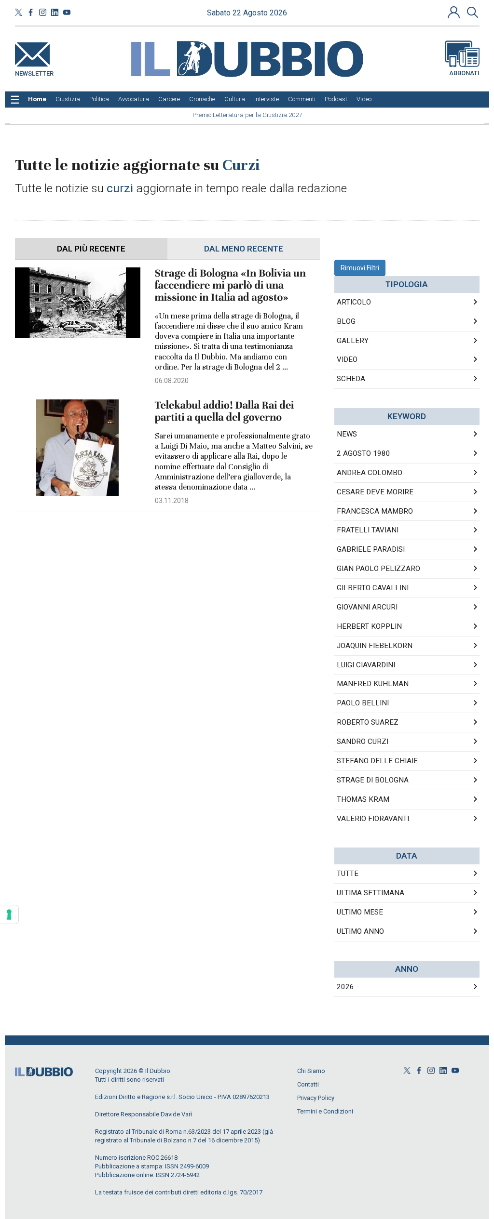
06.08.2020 (172, 380)
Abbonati (464, 73)
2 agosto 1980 (363, 453)
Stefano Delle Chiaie (377, 760)
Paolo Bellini (363, 703)
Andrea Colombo (369, 472)
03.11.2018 (172, 500)
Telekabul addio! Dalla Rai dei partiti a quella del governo (224, 411)
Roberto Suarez (367, 722)
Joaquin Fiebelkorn (374, 645)
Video (347, 359)
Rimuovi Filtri (360, 268)
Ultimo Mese (360, 912)
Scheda (351, 378)
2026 (345, 986)
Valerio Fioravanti (373, 818)
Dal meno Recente (243, 248)
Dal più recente (91, 248)
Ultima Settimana (370, 892)
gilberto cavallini (373, 587)
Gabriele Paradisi (371, 549)
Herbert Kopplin (369, 626)
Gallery (353, 340)
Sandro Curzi (362, 741)
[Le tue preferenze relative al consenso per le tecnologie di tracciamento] (9, 914)
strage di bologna (373, 780)
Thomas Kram (363, 799)
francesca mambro (375, 511)
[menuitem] (37, 99)
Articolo (354, 302)
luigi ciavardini (366, 665)
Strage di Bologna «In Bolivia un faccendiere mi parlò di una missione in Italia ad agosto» (230, 285)
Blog (346, 321)
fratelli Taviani (367, 530)
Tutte (347, 873)
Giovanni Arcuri (367, 607)
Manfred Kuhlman (373, 683)
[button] (455, 12)
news (347, 434)
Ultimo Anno (360, 931)
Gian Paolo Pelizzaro (378, 568)
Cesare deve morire (375, 492)
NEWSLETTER (34, 71)
